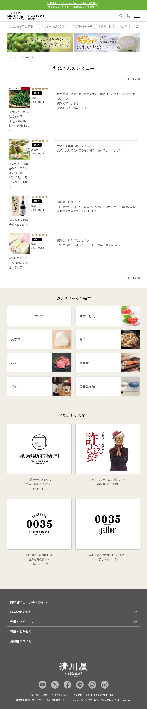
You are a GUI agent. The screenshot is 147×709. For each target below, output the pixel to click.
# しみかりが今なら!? (54, 26)
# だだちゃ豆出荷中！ (22, 26)
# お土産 (122, 26)
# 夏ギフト (104, 26)
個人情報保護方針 (55, 700)
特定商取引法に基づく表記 (29, 700)
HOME (10, 57)
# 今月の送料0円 (82, 26)
